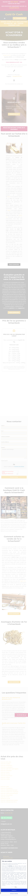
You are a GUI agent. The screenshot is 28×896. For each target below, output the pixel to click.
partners (10, 865)
